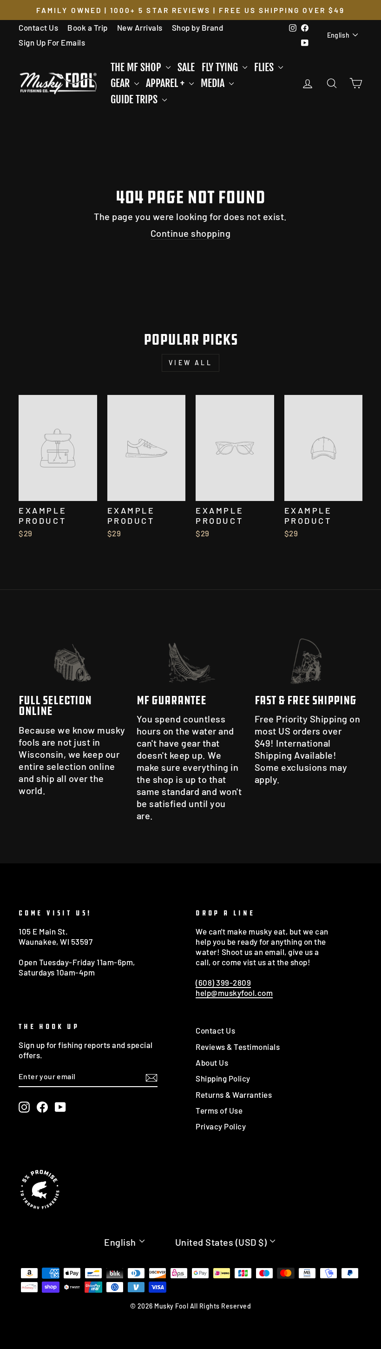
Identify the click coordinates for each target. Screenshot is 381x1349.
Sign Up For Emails (52, 42)
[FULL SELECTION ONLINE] (72, 655)
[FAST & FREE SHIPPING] (308, 655)
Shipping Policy (223, 1078)
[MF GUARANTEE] (190, 655)
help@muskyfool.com (234, 992)
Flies (265, 67)
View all (190, 363)
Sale (186, 67)
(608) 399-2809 (223, 982)
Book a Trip (87, 27)
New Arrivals (140, 27)
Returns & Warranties (234, 1094)
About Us (212, 1062)
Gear (121, 83)
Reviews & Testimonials (238, 1046)
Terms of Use (219, 1110)
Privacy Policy (221, 1126)
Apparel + (166, 83)
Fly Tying (221, 67)
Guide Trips (135, 99)
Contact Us (38, 27)
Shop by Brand (197, 27)
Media (214, 83)
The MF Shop (137, 67)
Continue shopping (191, 233)
